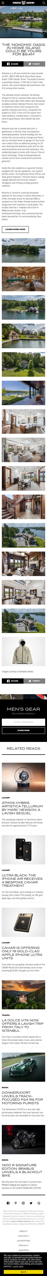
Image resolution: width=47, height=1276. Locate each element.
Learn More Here (15, 229)
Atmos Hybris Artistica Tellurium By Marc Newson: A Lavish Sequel (22, 808)
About (23, 1231)
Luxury (6, 798)
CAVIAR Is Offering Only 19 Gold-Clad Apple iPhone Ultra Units (22, 953)
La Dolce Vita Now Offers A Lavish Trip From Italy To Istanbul (22, 1025)
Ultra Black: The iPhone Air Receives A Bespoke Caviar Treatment (22, 880)
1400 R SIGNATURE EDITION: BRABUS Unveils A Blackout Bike (22, 1170)
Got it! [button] (23, 1272)
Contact (23, 1236)
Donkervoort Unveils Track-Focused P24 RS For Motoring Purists (22, 1098)
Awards (23, 1250)
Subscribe (23, 730)
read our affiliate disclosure (21, 1221)
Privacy (24, 1245)
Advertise (23, 1240)
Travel (6, 1015)
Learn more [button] (18, 1266)
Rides (5, 1088)
